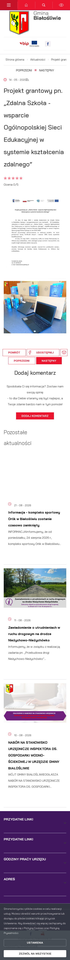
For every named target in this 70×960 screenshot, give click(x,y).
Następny (46, 70)
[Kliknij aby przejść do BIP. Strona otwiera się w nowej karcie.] (24, 44)
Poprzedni (24, 70)
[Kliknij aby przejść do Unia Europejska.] (34, 44)
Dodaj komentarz (35, 416)
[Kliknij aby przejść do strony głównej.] (26, 5)
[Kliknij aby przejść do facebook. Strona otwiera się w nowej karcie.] (48, 44)
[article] (35, 510)
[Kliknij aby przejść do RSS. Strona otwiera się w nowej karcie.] (27, 80)
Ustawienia (35, 942)
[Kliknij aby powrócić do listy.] (35, 70)
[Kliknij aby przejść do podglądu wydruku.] (64, 352)
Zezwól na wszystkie (35, 953)
